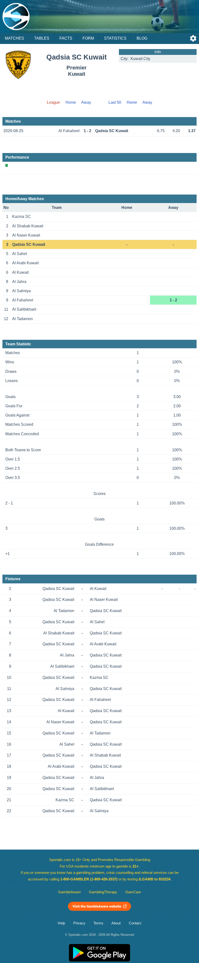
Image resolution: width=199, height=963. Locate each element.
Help (61, 923)
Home (71, 102)
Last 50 (114, 102)
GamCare (133, 892)
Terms (98, 923)
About (116, 923)
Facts (65, 38)
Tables (41, 38)
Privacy (79, 923)
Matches (14, 38)
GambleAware (69, 892)
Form (88, 38)
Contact (135, 923)
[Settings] (193, 38)
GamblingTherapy (103, 892)
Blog (142, 38)
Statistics (115, 38)
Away (86, 102)
